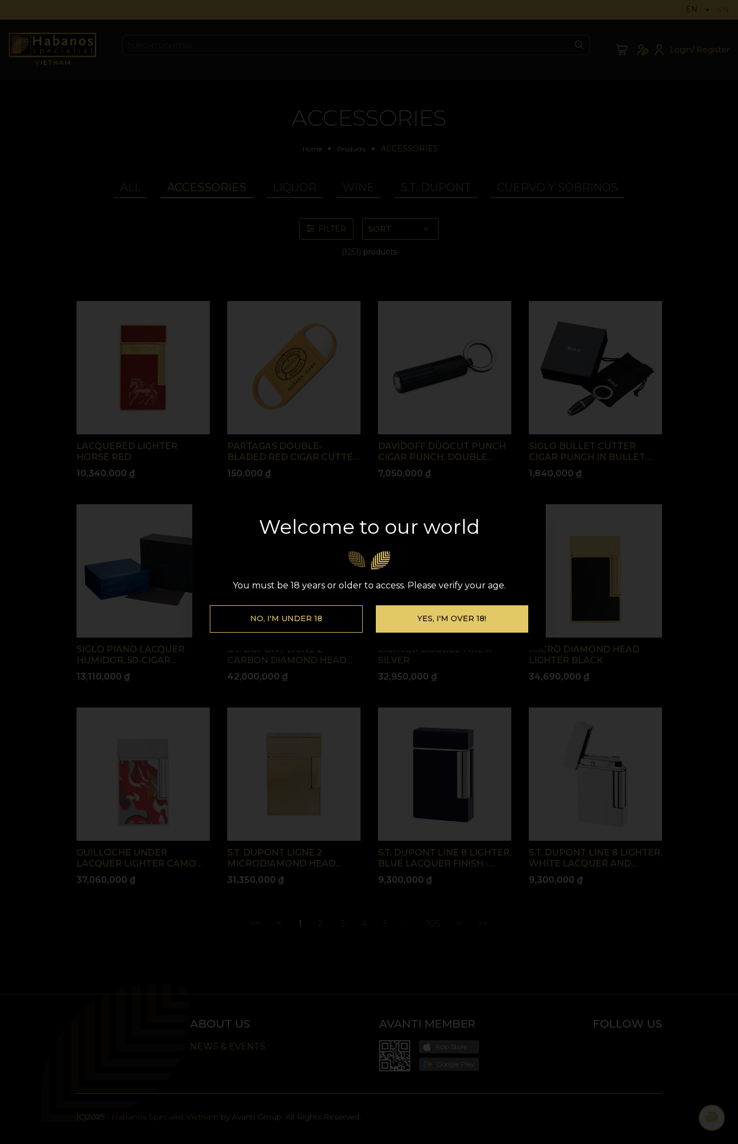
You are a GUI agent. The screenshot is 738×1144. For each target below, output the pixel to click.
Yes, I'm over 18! (451, 618)
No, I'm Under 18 (286, 618)
